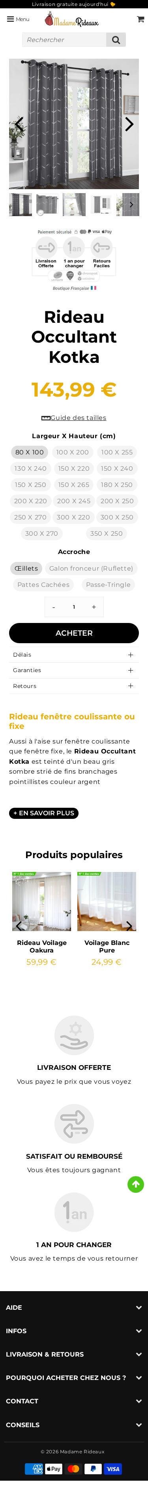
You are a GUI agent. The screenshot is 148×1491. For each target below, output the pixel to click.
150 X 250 (30, 485)
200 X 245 (73, 501)
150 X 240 (117, 468)
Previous (18, 122)
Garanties (27, 670)
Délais (22, 654)
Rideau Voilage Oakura (42, 946)
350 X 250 (106, 533)
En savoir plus (46, 813)
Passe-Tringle (108, 584)
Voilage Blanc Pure (106, 946)
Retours (24, 686)
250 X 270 (30, 517)
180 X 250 (117, 485)
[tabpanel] (20, 204)
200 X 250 (117, 501)
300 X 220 (73, 517)
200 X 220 (30, 501)
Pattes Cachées (43, 584)
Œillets (26, 568)
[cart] (141, 19)
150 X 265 (73, 485)
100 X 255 (117, 452)
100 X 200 (72, 452)
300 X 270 (41, 533)
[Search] (116, 40)
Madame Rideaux (82, 1452)
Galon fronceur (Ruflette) (91, 568)
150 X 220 (74, 468)
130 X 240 (31, 468)
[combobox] (74, 40)
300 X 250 (117, 517)
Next (129, 122)
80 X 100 (29, 452)
